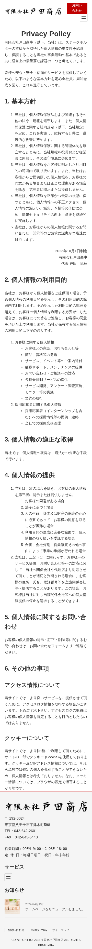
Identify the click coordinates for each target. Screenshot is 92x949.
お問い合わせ (77, 8)
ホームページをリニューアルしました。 (55, 909)
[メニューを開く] (83, 17)
